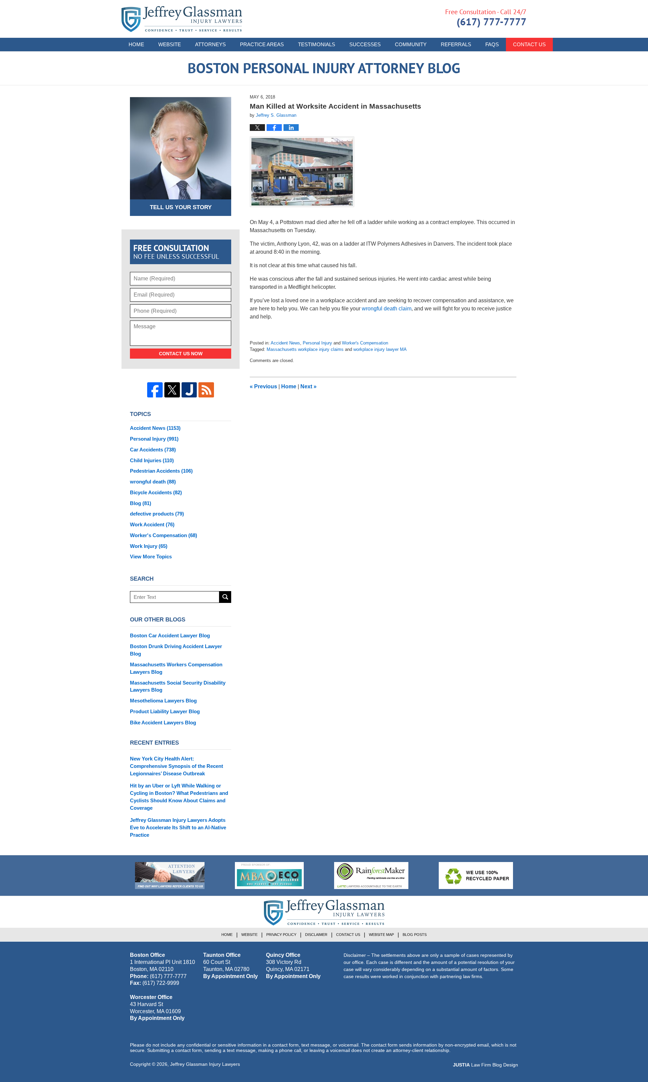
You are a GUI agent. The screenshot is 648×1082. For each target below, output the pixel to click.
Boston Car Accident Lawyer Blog (170, 635)
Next (308, 386)
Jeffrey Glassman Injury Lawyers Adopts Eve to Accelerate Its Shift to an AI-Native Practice (178, 827)
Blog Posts (415, 935)
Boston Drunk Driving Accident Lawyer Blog (176, 650)
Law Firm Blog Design (485, 1064)
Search (225, 597)
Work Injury (148, 546)
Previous (263, 386)
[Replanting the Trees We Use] (476, 875)
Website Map (381, 935)
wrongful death (153, 481)
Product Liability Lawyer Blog (165, 711)
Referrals (456, 44)
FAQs (492, 44)
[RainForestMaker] (371, 875)
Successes (365, 44)
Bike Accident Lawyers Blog (163, 722)
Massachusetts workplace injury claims (305, 349)
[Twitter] (172, 390)
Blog (140, 503)
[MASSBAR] (269, 875)
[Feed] (206, 390)
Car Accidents (153, 449)
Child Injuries (152, 460)
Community (411, 44)
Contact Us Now (180, 353)
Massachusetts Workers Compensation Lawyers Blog (176, 668)
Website (169, 44)
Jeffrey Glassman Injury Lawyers (205, 1064)
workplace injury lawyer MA (380, 349)
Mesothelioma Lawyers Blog (163, 700)
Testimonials (316, 44)
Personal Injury (317, 342)
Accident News (285, 342)
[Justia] (189, 390)
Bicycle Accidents (156, 492)
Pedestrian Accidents (161, 471)
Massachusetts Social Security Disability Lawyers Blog (177, 686)
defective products (157, 514)
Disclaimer (316, 935)
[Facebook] (155, 390)
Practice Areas (262, 44)
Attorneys (210, 44)
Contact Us (529, 44)
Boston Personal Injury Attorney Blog (182, 19)
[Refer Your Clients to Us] (170, 875)
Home (136, 44)
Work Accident (152, 524)
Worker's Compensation (365, 342)
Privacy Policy (281, 935)
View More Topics (151, 556)
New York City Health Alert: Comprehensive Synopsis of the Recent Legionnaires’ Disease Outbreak (176, 766)
